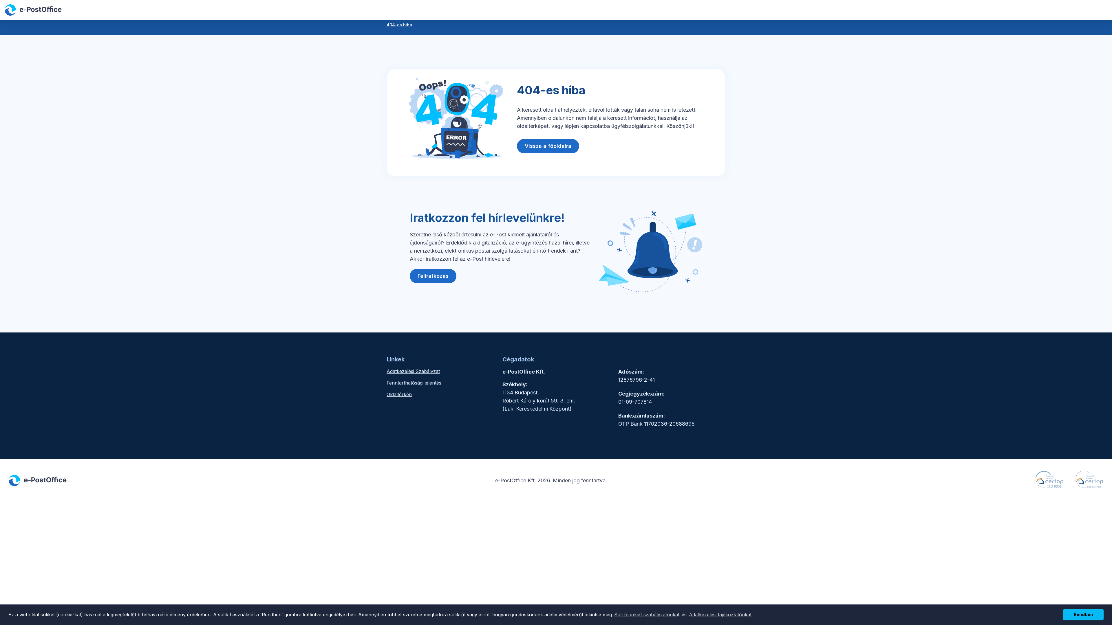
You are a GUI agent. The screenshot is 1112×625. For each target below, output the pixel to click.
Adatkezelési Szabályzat (413, 371)
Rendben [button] (1083, 614)
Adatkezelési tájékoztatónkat (720, 614)
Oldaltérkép (399, 394)
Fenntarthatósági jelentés (414, 383)
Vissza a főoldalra (548, 146)
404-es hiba (399, 24)
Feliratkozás (433, 276)
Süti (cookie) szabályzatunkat (646, 614)
